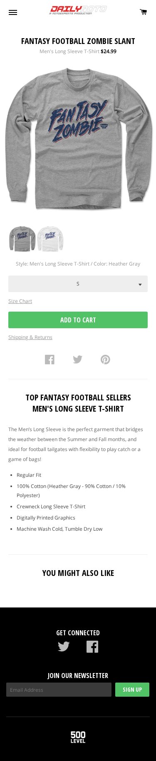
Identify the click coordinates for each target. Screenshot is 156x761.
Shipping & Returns (30, 337)
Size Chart (20, 301)
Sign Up (132, 689)
